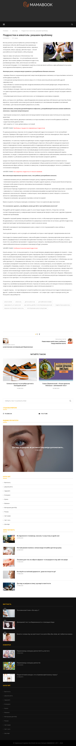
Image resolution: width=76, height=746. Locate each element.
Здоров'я (7, 491)
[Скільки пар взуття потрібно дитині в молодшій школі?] (20, 369)
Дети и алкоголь (30, 302)
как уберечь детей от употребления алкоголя (38, 305)
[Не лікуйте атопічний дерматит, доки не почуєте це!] (9, 575)
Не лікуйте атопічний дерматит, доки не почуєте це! (36, 571)
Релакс (6, 512)
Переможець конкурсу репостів (28, 663)
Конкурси (7, 495)
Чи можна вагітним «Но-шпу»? (28, 610)
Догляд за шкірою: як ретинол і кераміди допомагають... (38, 447)
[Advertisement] (38, 15)
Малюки (7, 503)
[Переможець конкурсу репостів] (9, 666)
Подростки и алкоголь (63, 305)
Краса (6, 499)
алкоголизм (8, 302)
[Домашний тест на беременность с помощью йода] (9, 625)
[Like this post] (37, 334)
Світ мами (7, 516)
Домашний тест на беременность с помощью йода (35, 622)
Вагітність (7, 482)
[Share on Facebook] (39, 334)
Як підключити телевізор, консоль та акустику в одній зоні (38, 536)
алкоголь (18, 302)
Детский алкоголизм (44, 302)
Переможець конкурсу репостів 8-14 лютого (33, 651)
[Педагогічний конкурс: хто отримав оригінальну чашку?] (9, 678)
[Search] (72, 24)
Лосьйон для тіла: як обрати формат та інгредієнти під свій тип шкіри (42, 559)
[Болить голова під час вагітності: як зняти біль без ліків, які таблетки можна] (9, 637)
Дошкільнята (8, 487)
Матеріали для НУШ (10, 507)
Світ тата (7, 520)
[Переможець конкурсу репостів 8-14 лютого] (9, 654)
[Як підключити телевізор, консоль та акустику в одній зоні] (9, 539)
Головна (5, 31)
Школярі (15, 31)
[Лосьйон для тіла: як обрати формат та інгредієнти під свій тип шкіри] (9, 563)
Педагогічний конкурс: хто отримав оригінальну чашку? (37, 675)
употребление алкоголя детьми (37, 308)
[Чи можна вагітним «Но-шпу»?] (9, 613)
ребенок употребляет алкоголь (14, 308)
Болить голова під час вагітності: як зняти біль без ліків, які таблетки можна (44, 634)
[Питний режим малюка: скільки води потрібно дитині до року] (9, 551)
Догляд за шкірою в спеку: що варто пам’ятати (34, 583)
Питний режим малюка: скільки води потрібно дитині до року (39, 548)
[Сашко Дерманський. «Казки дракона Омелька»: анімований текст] (56, 369)
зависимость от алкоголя (12, 305)
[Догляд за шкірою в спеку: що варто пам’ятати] (9, 586)
